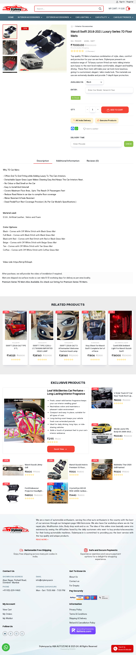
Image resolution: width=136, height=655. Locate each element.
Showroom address (13, 577)
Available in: (77, 82)
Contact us (74, 581)
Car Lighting (82, 17)
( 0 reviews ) (90, 51)
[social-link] (5, 633)
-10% (111, 312)
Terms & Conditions (78, 614)
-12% (32, 312)
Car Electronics (122, 17)
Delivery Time (77, 137)
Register (130, 2)
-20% (95, 389)
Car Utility (101, 17)
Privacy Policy (75, 609)
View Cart (7, 609)
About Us (73, 577)
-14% (85, 312)
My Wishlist (8, 618)
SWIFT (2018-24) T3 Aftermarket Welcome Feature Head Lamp (69, 348)
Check (129, 144)
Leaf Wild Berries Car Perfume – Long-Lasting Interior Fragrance (66, 392)
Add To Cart (116, 110)
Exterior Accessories (57, 17)
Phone (6, 587)
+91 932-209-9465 (11, 590)
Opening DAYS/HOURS (46, 587)
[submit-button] (100, 8)
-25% (50, 460)
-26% (6, 484)
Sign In (122, 2)
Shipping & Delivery (78, 618)
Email (38, 577)
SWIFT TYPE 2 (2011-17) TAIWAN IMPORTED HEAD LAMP (42, 348)
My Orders (7, 614)
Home (11, 17)
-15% (6, 312)
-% (25, 28)
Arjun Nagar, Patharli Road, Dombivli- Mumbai (15, 581)
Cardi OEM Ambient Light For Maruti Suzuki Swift (121, 348)
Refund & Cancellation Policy (82, 622)
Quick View (59, 449)
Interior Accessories (29, 17)
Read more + (42, 539)
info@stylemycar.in (44, 580)
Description (43, 160)
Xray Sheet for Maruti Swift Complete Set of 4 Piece (95, 348)
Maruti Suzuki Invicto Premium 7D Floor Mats (78, 467)
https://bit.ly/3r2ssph (22, 262)
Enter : (74, 89)
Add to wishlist (92, 129)
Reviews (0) (93, 160)
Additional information (67, 160)
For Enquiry (74, 585)
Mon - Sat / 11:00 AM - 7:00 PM (50, 590)
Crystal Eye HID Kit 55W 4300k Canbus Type (77, 491)
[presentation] (131, 339)
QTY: (73, 109)
